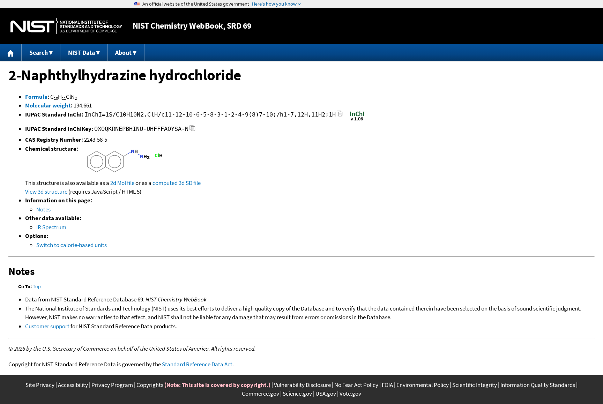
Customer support (47, 326)
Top (37, 286)
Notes (43, 209)
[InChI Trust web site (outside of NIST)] (357, 120)
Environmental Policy (422, 385)
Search (38, 52)
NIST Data (81, 52)
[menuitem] (11, 52)
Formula (36, 96)
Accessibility (73, 385)
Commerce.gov (260, 393)
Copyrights (149, 385)
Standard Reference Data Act (197, 364)
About (123, 52)
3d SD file (190, 183)
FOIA (387, 385)
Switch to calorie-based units (71, 245)
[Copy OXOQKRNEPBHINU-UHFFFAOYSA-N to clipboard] (192, 130)
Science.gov (297, 393)
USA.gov (325, 393)
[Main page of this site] (11, 52)
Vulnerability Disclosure (302, 385)
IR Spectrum (51, 227)
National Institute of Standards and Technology (66, 26)
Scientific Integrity (474, 385)
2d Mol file (122, 183)
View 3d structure (46, 191)
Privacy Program (112, 385)
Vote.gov (350, 393)
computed (165, 183)
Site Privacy (39, 385)
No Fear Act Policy (356, 385)
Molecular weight (48, 105)
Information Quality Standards (537, 385)
